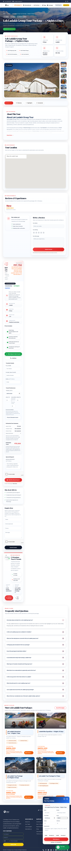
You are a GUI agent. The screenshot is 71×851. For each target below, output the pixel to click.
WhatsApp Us (56, 839)
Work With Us (28, 829)
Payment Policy (40, 826)
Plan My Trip (66, 5)
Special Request (10, 460)
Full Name (8, 365)
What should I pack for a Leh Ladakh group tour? (18, 683)
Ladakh (8, 13)
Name (45, 810)
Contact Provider (10, 597)
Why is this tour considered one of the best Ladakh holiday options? (23, 696)
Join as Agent (28, 826)
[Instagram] (45, 850)
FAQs (37, 829)
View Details (28, 752)
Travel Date (9, 390)
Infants (19, 397)
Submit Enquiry (13, 547)
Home (4, 13)
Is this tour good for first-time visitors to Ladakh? (19, 676)
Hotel (58, 815)
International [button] (27, 5)
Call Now (14, 358)
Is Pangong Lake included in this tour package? (18, 644)
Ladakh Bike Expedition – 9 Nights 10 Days (51, 731)
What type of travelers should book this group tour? (19, 664)
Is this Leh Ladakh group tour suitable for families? (19, 632)
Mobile (58, 810)
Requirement (46, 826)
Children (13, 397)
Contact (50, 5)
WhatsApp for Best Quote (14, 354)
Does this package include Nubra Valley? (16, 651)
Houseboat (63, 835)
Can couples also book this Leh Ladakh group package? (20, 689)
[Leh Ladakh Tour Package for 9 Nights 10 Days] (20, 765)
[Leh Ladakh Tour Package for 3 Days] (51, 765)
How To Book (39, 824)
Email (10, 379)
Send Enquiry (58, 5)
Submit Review (48, 249)
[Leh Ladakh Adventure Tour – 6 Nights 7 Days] (20, 721)
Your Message (36, 236)
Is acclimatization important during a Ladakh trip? (19, 657)
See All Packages (60, 707)
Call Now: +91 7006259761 (56, 842)
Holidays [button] (18, 5)
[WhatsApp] (53, 850)
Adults (8, 397)
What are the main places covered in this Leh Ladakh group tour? (22, 638)
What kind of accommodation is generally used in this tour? (21, 670)
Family (46, 835)
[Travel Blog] (48, 850)
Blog (44, 5)
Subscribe (13, 844)
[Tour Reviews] (51, 850)
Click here (15, 483)
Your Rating (35, 229)
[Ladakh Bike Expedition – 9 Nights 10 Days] (51, 721)
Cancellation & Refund (41, 831)
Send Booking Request (14, 480)
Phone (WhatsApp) (11, 372)
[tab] (8, 102)
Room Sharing (10, 409)
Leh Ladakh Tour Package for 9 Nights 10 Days (15, 776)
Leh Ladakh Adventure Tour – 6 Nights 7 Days (14, 732)
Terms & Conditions (41, 834)
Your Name (35, 223)
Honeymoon (51, 835)
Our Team (27, 824)
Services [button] (37, 5)
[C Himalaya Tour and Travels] (7, 5)
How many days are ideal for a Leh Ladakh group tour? (20, 620)
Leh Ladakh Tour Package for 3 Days (49, 776)
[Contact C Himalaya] (43, 850)
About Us (27, 822)
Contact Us (39, 822)
